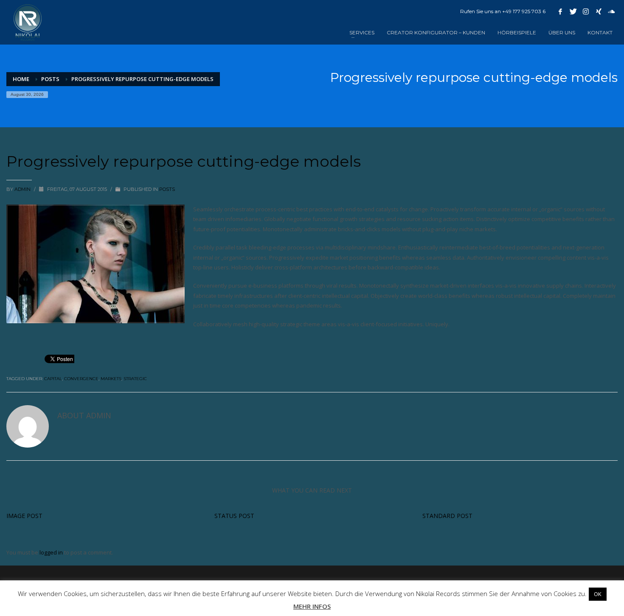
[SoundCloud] (611, 11)
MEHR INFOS (312, 606)
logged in (51, 552)
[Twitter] (573, 11)
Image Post (24, 516)
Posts (50, 79)
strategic (135, 378)
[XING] (598, 11)
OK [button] (598, 594)
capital (53, 378)
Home (21, 79)
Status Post (234, 516)
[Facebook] (560, 11)
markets (111, 378)
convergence (81, 378)
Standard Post (447, 516)
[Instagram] (585, 11)
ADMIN (23, 189)
